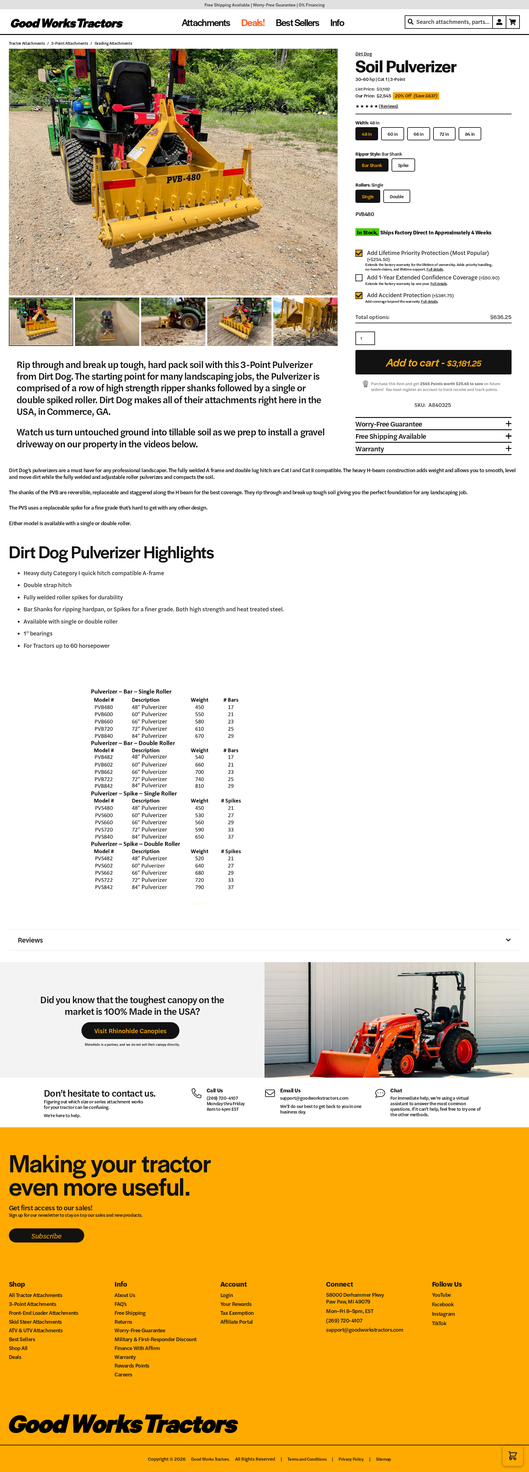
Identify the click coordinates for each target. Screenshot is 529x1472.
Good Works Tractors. (210, 1459)
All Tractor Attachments (35, 1295)
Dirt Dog (363, 53)
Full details (434, 269)
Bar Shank (372, 165)
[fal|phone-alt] (199, 1092)
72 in (444, 134)
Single (368, 196)
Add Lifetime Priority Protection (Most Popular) (428, 256)
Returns (123, 1321)
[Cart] (513, 22)
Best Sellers (22, 1339)
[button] (513, 1456)
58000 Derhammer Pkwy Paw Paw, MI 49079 (355, 1298)
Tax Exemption (237, 1312)
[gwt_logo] (67, 22)
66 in (418, 134)
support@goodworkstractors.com (314, 1098)
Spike (403, 165)
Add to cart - (433, 362)
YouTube (441, 1294)
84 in (470, 134)
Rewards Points (131, 1365)
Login (226, 1295)
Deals (15, 1356)
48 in (367, 134)
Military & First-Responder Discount (155, 1339)
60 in (393, 134)
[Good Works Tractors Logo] (123, 1423)
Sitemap (383, 1459)
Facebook (443, 1304)
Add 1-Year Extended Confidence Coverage (433, 277)
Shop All (18, 1348)
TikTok (439, 1323)
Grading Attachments (113, 43)
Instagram (443, 1313)
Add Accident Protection (410, 295)
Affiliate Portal (236, 1321)
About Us (124, 1295)
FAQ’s (120, 1303)
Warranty (125, 1356)
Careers (123, 1374)
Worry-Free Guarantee (274, 5)
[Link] (433, 107)
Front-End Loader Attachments (43, 1312)
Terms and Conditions (306, 1459)
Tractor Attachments (27, 43)
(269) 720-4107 (222, 1098)
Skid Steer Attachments (35, 1321)
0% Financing (312, 5)
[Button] (499, 22)
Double (397, 196)
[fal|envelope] (272, 1092)
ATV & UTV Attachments (36, 1330)
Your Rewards (236, 1303)
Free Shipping (129, 1312)
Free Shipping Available (227, 5)
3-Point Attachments (69, 43)
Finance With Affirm (137, 1348)
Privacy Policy (351, 1459)
